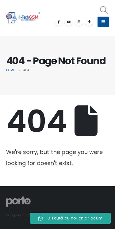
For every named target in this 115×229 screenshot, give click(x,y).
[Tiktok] (89, 22)
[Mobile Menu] (103, 22)
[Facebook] (58, 22)
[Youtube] (68, 22)
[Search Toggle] (104, 10)
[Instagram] (79, 22)
